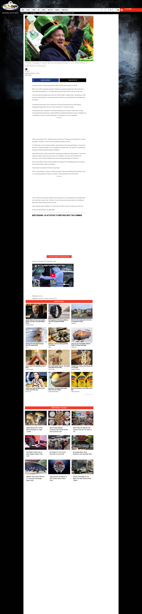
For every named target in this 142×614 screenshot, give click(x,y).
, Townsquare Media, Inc (44, 544)
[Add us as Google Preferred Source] (107, 10)
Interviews (40, 318)
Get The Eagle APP (43, 13)
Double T (27, 83)
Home (22, 10)
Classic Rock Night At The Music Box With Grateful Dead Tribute (101, 508)
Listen (33, 10)
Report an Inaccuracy (52, 527)
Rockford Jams (24, 13)
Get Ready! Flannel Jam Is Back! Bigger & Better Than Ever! (38, 480)
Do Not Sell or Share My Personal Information (57, 537)
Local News (46, 318)
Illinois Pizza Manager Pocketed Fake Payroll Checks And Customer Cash (68, 453)
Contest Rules (50, 530)
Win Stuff (50, 10)
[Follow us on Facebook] (110, 10)
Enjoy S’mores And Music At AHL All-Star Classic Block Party (69, 508)
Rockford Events (53, 318)
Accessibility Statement (53, 534)
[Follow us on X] (114, 10)
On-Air (28, 10)
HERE (53, 214)
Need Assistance (57, 522)
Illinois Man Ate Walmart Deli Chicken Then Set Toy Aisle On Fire (101, 453)
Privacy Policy (50, 532)
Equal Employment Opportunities (55, 519)
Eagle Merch (33, 13)
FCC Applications (51, 526)
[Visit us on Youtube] (80, 519)
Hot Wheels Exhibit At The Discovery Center (70, 276)
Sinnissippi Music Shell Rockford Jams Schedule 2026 (99, 480)
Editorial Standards (51, 524)
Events (43, 10)
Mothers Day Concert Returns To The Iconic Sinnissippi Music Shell (37, 508)
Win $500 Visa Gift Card (68, 13)
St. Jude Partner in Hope (55, 13)
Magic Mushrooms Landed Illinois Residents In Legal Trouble (36, 453)
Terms (49, 529)
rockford (40, 315)
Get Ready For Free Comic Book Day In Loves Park (69, 480)
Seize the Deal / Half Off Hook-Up (10, 13)
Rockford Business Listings (53, 540)
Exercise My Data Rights (53, 535)
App (38, 10)
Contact (57, 10)
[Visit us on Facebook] (77, 519)
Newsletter (65, 10)
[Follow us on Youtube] (118, 10)
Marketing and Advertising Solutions (55, 521)
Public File (49, 522)
